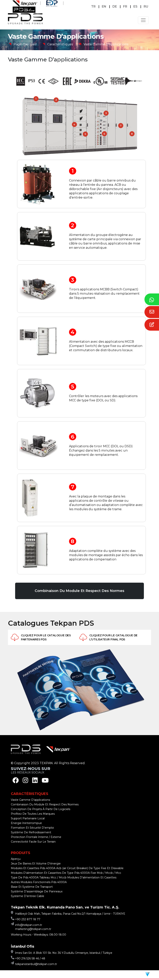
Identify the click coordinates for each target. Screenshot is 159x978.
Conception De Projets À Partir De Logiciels (40, 809)
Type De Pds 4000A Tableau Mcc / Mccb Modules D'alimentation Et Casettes (63, 877)
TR (93, 6)
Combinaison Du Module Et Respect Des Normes (79, 591)
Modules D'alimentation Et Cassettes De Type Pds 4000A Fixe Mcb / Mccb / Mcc (66, 873)
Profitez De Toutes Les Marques (33, 813)
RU (146, 6)
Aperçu (16, 859)
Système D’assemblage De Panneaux (36, 891)
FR (125, 6)
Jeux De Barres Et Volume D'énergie (36, 863)
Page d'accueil (25, 44)
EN (104, 6)
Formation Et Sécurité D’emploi (32, 827)
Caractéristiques (60, 44)
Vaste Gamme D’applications (30, 800)
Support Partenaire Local (28, 818)
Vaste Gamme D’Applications (106, 44)
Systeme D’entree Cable (27, 896)
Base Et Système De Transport (32, 887)
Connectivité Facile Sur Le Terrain (33, 841)
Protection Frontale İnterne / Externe (36, 837)
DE (114, 6)
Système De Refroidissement (31, 832)
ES (135, 6)
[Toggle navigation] (143, 20)
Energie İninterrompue (26, 823)
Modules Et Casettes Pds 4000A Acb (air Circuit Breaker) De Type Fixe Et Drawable (67, 868)
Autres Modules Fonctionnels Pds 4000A (39, 882)
